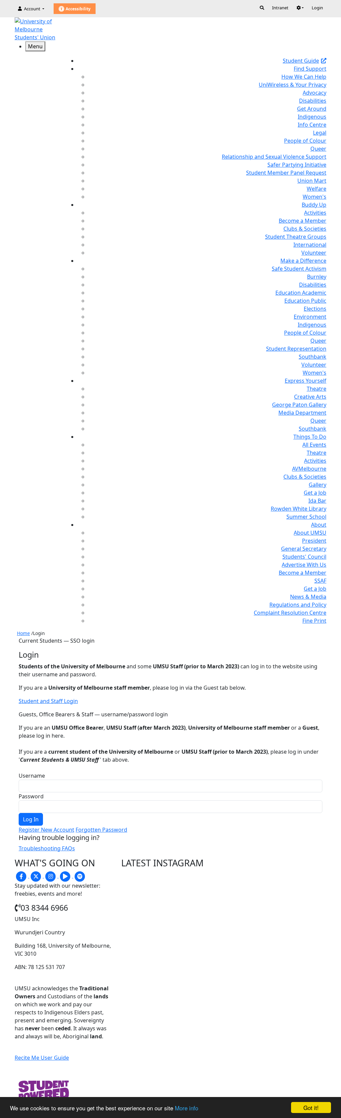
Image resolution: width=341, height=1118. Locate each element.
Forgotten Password (101, 829)
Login (317, 8)
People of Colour (305, 140)
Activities (315, 212)
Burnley (316, 276)
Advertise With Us (304, 564)
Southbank (312, 356)
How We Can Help (303, 76)
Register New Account (46, 829)
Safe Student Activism (299, 268)
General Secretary (303, 548)
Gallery (317, 484)
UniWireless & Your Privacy (292, 84)
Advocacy (314, 92)
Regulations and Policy (297, 604)
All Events (314, 444)
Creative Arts (310, 396)
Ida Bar (317, 500)
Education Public (305, 300)
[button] (300, 7)
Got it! (311, 1107)
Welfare (316, 188)
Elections (315, 308)
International (309, 244)
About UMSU (310, 532)
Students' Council (304, 556)
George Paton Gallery (299, 404)
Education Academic (300, 292)
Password (31, 796)
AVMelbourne (309, 468)
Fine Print (314, 620)
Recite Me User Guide (42, 1057)
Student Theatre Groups (295, 236)
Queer (318, 148)
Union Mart (311, 180)
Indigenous (312, 116)
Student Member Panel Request (286, 172)
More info (186, 1108)
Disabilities (312, 100)
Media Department (302, 412)
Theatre (316, 388)
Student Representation (296, 348)
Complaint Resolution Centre (290, 612)
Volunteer (313, 252)
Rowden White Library (298, 508)
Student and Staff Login (48, 701)
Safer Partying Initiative (296, 164)
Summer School (306, 516)
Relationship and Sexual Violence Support (274, 156)
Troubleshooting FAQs (47, 848)
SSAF (320, 580)
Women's (314, 196)
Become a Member (302, 220)
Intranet (280, 8)
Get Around (311, 108)
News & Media (308, 596)
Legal (319, 132)
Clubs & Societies (304, 228)
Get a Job (315, 492)
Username (32, 775)
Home (23, 633)
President (314, 540)
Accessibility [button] (78, 9)
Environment (310, 316)
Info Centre (312, 124)
